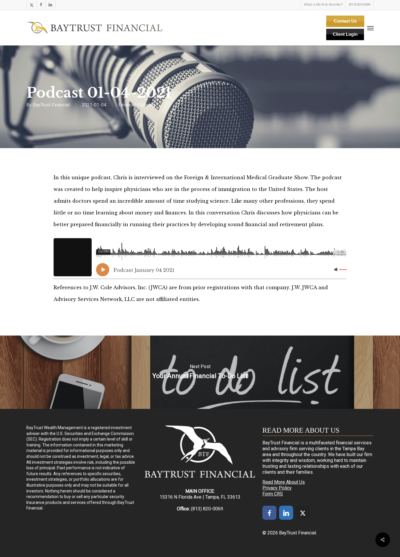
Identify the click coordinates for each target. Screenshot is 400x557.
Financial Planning (136, 105)
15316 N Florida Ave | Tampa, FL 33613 (200, 497)
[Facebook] (269, 513)
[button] (370, 28)
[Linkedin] (286, 513)
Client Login (345, 34)
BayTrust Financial (51, 105)
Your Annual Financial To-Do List (200, 372)
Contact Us (345, 20)
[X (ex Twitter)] (303, 513)
